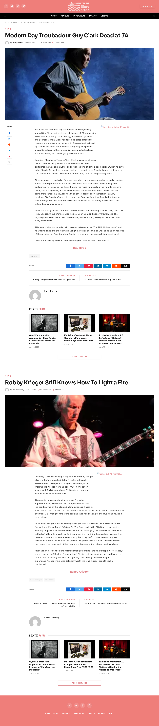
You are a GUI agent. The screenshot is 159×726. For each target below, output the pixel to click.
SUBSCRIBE (147, 6)
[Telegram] (9, 150)
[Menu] (5, 16)
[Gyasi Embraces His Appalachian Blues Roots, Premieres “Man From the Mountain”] (44, 323)
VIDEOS (104, 16)
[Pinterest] (9, 156)
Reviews (66, 713)
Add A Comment (79, 356)
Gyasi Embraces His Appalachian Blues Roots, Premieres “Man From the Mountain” (42, 339)
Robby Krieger (79, 571)
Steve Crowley (18, 390)
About (111, 713)
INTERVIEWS (79, 16)
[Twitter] (9, 138)
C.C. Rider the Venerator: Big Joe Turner (102, 279)
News (8, 29)
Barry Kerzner (18, 43)
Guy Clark (79, 248)
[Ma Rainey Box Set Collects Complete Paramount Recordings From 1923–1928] (79, 323)
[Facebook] (9, 133)
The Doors (49, 580)
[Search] (154, 16)
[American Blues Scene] (79, 6)
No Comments (45, 43)
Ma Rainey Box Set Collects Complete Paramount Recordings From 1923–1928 (78, 338)
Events (91, 713)
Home (47, 713)
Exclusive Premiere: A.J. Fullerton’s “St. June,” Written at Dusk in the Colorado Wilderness (111, 339)
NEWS (54, 16)
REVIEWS (65, 16)
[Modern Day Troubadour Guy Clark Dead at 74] (79, 84)
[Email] (9, 162)
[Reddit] (9, 144)
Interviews (78, 713)
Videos (101, 713)
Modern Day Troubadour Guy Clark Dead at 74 (105, 603)
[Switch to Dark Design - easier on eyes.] (150, 16)
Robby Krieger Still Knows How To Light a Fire (54, 279)
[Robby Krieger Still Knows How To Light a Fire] (79, 431)
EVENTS (93, 16)
